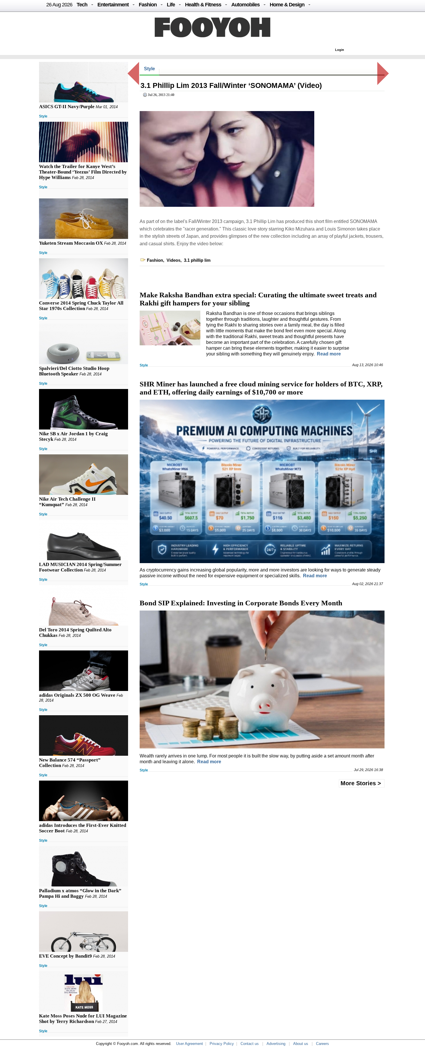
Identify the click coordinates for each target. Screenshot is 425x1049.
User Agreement (189, 1043)
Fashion (148, 5)
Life (171, 5)
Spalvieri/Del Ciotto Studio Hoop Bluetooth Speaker (74, 371)
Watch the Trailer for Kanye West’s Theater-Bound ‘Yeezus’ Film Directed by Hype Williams (83, 172)
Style (43, 116)
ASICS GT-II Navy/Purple (67, 106)
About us (300, 1043)
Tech (82, 5)
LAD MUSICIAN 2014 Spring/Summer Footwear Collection (80, 567)
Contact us (250, 1043)
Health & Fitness (203, 5)
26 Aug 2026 (59, 5)
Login (339, 49)
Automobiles (245, 5)
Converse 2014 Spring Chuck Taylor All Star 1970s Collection (81, 305)
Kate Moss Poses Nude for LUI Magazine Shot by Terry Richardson (83, 1018)
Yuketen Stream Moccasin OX (71, 243)
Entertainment (113, 5)
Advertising (276, 1043)
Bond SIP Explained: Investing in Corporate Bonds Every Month (241, 603)
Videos (173, 260)
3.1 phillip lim (197, 260)
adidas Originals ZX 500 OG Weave (77, 695)
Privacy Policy (222, 1043)
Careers (322, 1043)
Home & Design (287, 5)
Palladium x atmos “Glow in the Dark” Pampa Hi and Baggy (80, 893)
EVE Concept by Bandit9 (65, 956)
